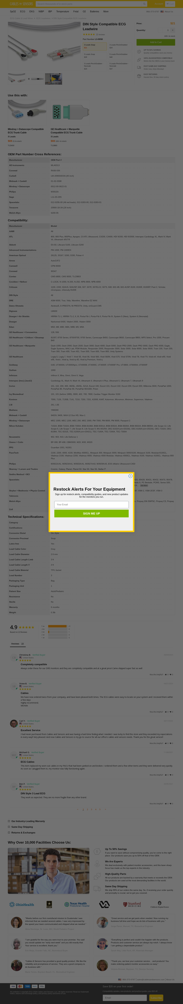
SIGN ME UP (91, 513)
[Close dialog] (130, 476)
